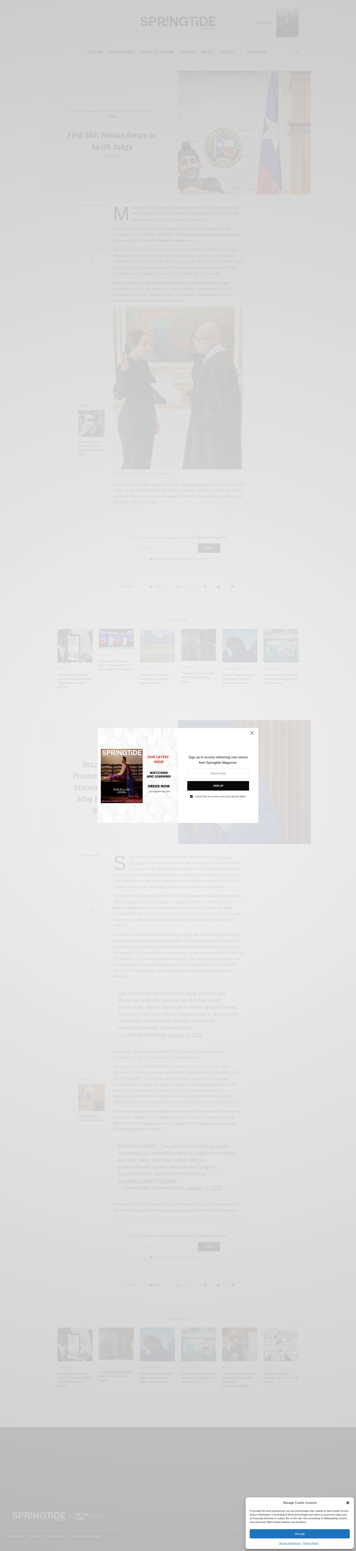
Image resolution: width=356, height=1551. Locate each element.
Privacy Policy (311, 1543)
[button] (348, 1503)
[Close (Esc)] (252, 734)
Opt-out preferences (290, 1543)
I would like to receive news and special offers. (220, 796)
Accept (299, 1534)
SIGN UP (218, 785)
